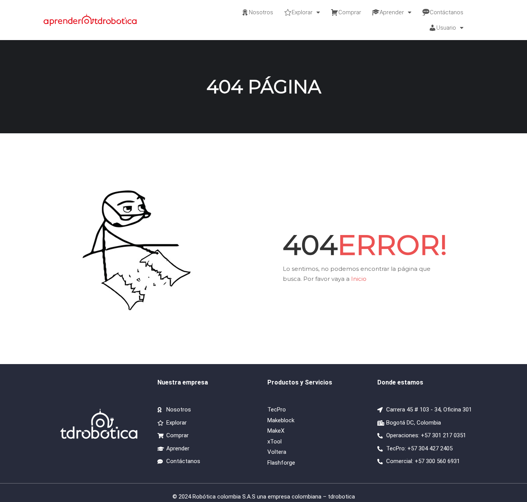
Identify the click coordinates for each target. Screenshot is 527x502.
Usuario (446, 27)
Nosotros (261, 12)
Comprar (349, 12)
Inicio (359, 278)
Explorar (302, 12)
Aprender (392, 12)
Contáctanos (446, 12)
